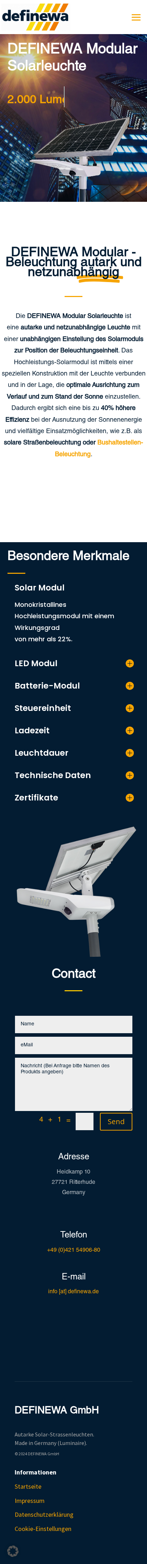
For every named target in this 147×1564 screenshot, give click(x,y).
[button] (13, 1551)
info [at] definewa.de (73, 1292)
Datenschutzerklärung (44, 1514)
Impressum (30, 1500)
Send (116, 1121)
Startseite (28, 1486)
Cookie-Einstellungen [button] (43, 1529)
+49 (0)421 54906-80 (73, 1250)
